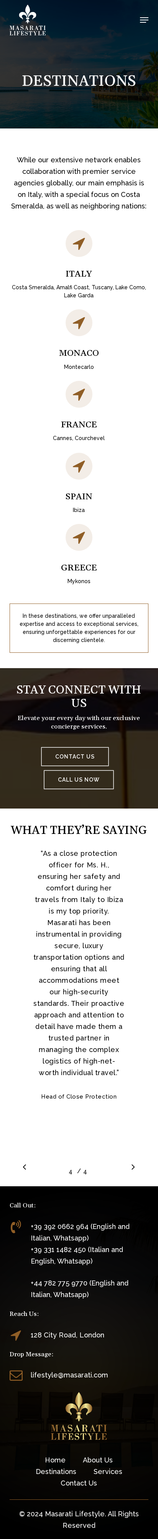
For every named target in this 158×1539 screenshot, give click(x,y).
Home (55, 1460)
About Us (98, 1460)
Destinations (56, 1471)
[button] (144, 20)
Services (108, 1471)
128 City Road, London (67, 1335)
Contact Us (79, 1483)
